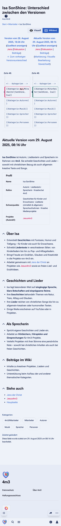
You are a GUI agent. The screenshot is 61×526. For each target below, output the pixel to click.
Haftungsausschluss (11, 495)
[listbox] (43, 30)
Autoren (43, 420)
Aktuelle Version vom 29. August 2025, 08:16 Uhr (44, 42)
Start (4, 24)
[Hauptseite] (4, 522)
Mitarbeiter (13, 24)
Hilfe (6, 16)
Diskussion (18, 49)
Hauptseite (12, 402)
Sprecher (20, 427)
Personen (34, 427)
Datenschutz (8, 490)
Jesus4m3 (27, 218)
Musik (7, 427)
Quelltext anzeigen (16, 45)
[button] (35, 30)
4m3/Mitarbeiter (12, 420)
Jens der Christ (38, 262)
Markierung (40, 56)
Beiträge (16, 53)
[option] (35, 30)
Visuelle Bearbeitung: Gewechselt (46, 60)
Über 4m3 (37, 490)
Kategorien (7, 415)
